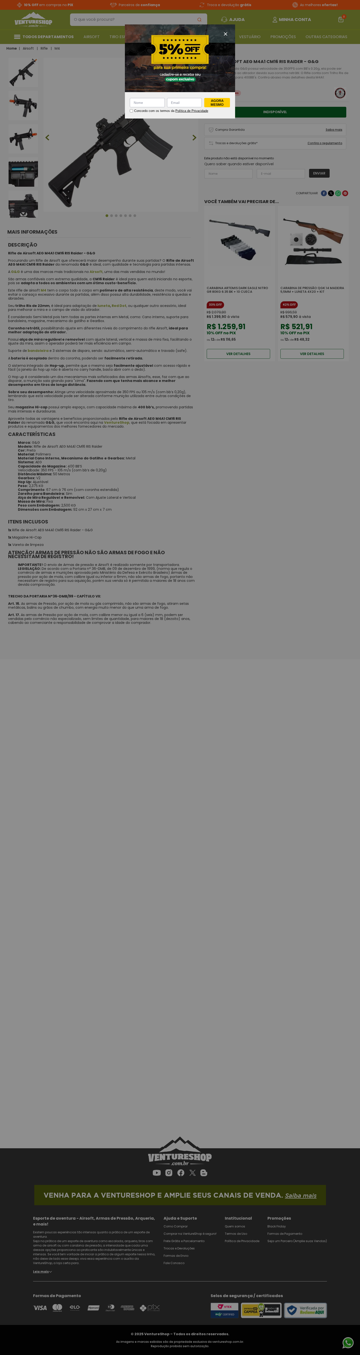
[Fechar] (225, 34)
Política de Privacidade (191, 111)
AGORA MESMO (217, 103)
